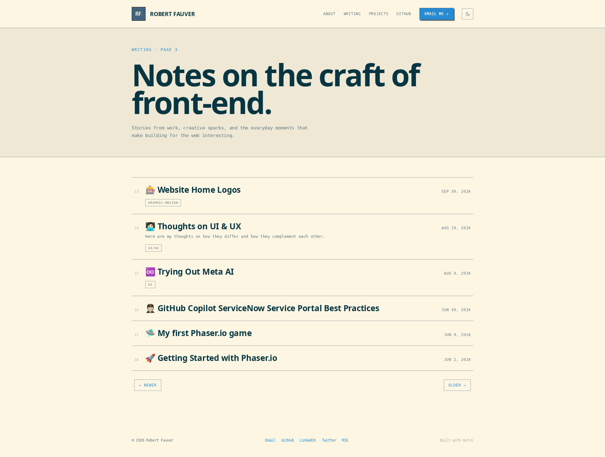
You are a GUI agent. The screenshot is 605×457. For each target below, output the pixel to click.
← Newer (148, 385)
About (329, 14)
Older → (457, 385)
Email (270, 440)
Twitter (329, 440)
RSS (345, 440)
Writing (352, 14)
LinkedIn (307, 440)
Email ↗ (436, 14)
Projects (379, 14)
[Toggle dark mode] (467, 14)
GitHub (403, 14)
